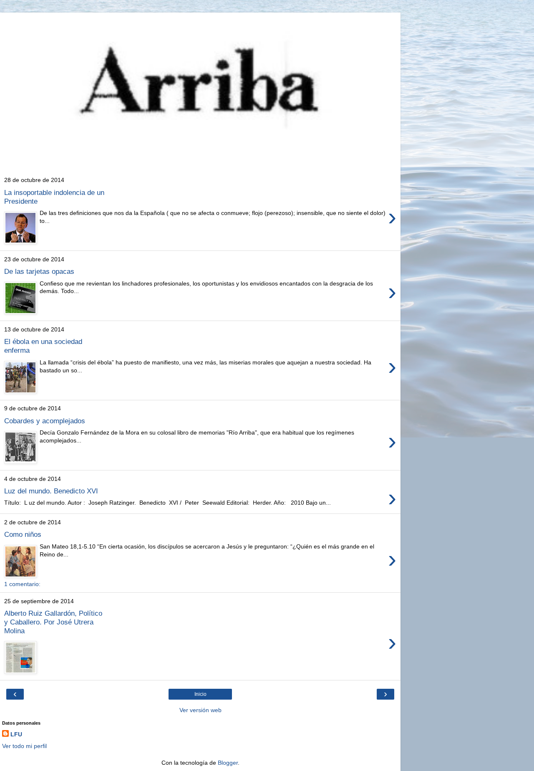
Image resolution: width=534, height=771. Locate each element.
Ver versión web (200, 710)
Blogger (228, 762)
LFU (16, 734)
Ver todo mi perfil (24, 746)
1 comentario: (22, 584)
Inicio (200, 694)
